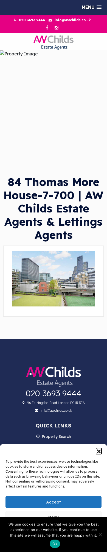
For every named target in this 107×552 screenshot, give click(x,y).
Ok (54, 544)
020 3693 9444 (32, 20)
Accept (53, 502)
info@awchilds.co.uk (73, 20)
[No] (100, 534)
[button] (99, 451)
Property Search (56, 436)
